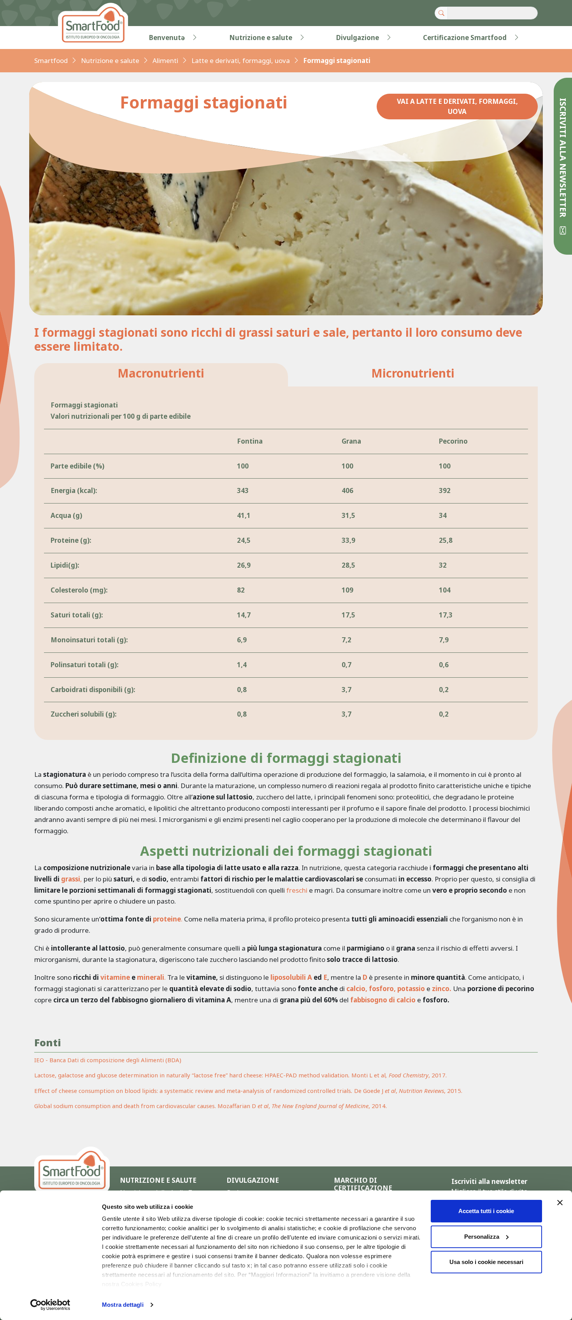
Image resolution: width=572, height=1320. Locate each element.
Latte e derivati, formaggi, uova (240, 60)
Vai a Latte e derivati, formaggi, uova (457, 106)
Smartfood (51, 60)
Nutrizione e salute (260, 37)
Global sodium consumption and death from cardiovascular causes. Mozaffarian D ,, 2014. (210, 1106)
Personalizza (481, 1236)
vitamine (115, 977)
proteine (167, 918)
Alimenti (165, 60)
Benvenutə (167, 37)
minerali (150, 977)
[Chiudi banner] (560, 1202)
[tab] (161, 375)
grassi (70, 878)
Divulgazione (357, 37)
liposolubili (288, 977)
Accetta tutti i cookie (486, 1211)
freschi (296, 890)
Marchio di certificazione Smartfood (363, 1188)
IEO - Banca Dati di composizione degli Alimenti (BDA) (107, 1060)
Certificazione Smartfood (465, 37)
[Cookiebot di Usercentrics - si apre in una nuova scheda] (50, 1305)
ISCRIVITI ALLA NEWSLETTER (563, 159)
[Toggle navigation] (50, 37)
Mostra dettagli (123, 1304)
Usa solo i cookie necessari (486, 1262)
